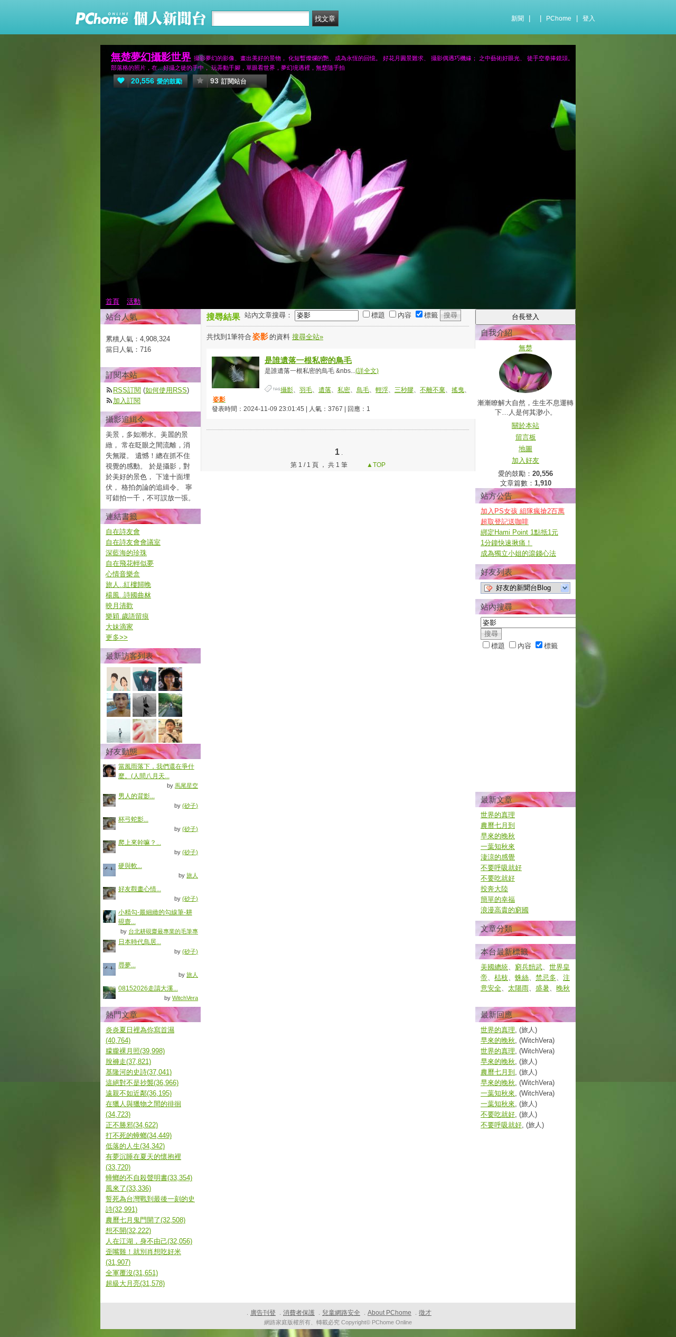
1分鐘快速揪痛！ (506, 543)
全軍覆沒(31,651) (132, 1273)
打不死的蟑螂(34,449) (139, 1135)
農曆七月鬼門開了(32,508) (145, 1220)
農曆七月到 (498, 825)
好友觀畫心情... (139, 889)
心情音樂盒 (123, 574)
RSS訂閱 (127, 390)
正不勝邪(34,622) (132, 1125)
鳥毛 (362, 390)
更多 (117, 637)
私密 (343, 390)
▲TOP (375, 465)
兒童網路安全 (341, 1312)
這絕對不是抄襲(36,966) (142, 1083)
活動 (133, 301)
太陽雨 (518, 988)
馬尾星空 (186, 785)
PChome (558, 18)
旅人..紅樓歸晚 (128, 584)
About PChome (389, 1312)
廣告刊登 (263, 1312)
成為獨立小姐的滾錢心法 (518, 553)
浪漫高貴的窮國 (505, 910)
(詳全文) (367, 371)
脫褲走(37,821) (128, 1061)
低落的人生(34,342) (135, 1146)
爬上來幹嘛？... (139, 842)
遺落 (324, 390)
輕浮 (381, 390)
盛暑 (542, 988)
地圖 (525, 449)
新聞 (517, 18)
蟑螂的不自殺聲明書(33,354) (149, 1178)
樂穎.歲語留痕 (127, 616)
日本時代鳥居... (139, 942)
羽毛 (305, 390)
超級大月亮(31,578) (135, 1283)
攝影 (286, 390)
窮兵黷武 (528, 967)
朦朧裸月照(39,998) (135, 1051)
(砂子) (190, 805)
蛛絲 (522, 977)
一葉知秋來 (498, 846)
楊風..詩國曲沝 (128, 595)
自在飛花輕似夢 (130, 563)
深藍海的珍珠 (126, 553)
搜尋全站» (307, 337)
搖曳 (458, 390)
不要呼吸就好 (501, 868)
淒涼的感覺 (498, 857)
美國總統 (494, 967)
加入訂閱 (126, 401)
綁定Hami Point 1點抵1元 (519, 532)
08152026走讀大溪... (148, 988)
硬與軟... (130, 865)
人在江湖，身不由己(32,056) (149, 1241)
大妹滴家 (119, 627)
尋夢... (127, 965)
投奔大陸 (494, 889)
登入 (589, 18)
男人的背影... (136, 796)
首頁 (112, 301)
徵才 (425, 1312)
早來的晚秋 (498, 836)
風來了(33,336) (128, 1188)
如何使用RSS (166, 390)
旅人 (192, 875)
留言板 (525, 437)
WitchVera (185, 998)
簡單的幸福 (498, 899)
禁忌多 (546, 977)
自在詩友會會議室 (133, 542)
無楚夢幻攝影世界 (151, 56)
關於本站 (525, 425)
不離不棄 (432, 390)
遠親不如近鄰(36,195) (139, 1093)
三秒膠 (404, 390)
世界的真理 (498, 815)
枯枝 (501, 977)
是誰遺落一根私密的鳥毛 (308, 360)
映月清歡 (119, 606)
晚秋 (563, 988)
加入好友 (525, 460)
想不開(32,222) (128, 1231)
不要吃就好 (498, 878)
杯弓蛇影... (133, 819)
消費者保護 (299, 1312)
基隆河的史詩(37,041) (139, 1072)
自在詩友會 (123, 532)
